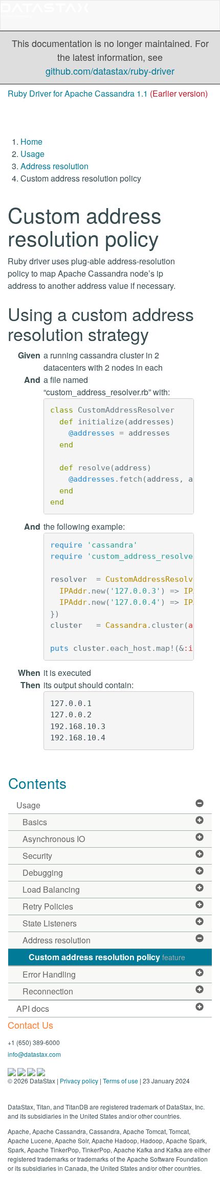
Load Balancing (51, 889)
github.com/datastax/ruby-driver (110, 70)
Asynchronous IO (54, 839)
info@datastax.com (34, 1054)
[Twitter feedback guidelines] (32, 1071)
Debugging (43, 872)
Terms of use (120, 1080)
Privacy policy (79, 1080)
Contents (37, 783)
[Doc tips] (22, 1071)
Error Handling (49, 974)
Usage (32, 154)
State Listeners (50, 923)
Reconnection (48, 991)
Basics (35, 822)
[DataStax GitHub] (41, 1071)
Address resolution (54, 166)
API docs (32, 1008)
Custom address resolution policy (107, 957)
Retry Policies (48, 906)
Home (31, 141)
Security (37, 855)
